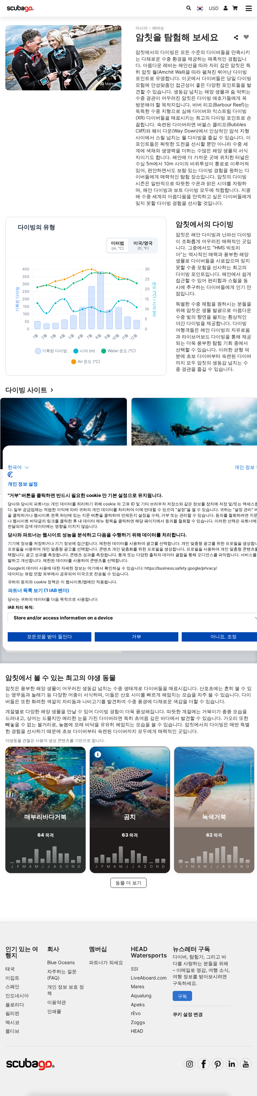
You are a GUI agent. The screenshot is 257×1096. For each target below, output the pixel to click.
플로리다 (14, 1004)
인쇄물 (54, 1011)
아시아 (142, 27)
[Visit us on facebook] (203, 1064)
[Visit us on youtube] (246, 1064)
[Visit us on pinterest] (218, 1064)
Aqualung (141, 995)
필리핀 (12, 1013)
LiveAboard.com (149, 978)
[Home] (20, 8)
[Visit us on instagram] (189, 1064)
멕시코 (12, 1022)
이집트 (12, 978)
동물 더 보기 (128, 883)
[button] (18, 467)
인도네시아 (17, 995)
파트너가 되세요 (106, 962)
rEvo (136, 1013)
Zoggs (138, 1022)
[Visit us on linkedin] (232, 1064)
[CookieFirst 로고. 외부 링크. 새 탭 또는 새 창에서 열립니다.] (10, 475)
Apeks (138, 1004)
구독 (182, 996)
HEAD (137, 1031)
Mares (137, 986)
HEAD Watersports (149, 952)
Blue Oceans (61, 962)
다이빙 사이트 (26, 390)
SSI (134, 969)
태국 (10, 969)
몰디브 (12, 1031)
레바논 (158, 27)
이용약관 (56, 1002)
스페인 (12, 986)
